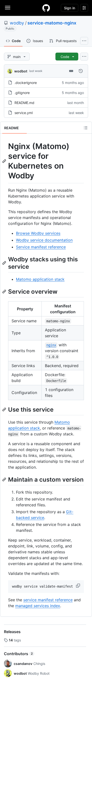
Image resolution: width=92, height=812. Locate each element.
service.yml (23, 113)
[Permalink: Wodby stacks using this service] (4, 262)
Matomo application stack (40, 279)
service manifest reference (48, 599)
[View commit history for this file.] (81, 71)
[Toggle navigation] (7, 7)
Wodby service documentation (44, 240)
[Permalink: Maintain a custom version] (4, 479)
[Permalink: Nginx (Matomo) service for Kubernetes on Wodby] (4, 161)
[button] (78, 585)
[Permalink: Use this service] (4, 409)
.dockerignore (25, 83)
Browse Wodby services (38, 233)
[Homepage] (46, 8)
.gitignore (22, 93)
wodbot (20, 71)
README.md (24, 103)
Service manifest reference (41, 246)
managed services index (37, 605)
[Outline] (85, 128)
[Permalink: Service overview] (4, 291)
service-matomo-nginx (51, 22)
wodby (17, 22)
